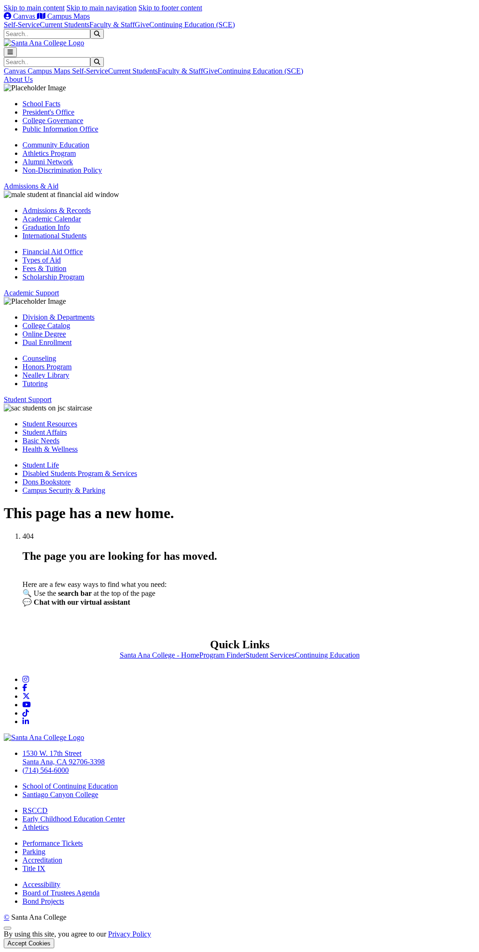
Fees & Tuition (44, 268)
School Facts (41, 104)
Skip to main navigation (101, 8)
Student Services (270, 655)
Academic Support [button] (31, 293)
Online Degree (44, 334)
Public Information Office (60, 129)
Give (142, 25)
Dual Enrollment (47, 342)
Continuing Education (327, 655)
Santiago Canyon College (60, 794)
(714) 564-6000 (45, 770)
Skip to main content (34, 8)
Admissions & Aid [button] (31, 186)
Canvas (24, 16)
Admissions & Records (56, 210)
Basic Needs (40, 441)
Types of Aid (41, 260)
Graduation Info (46, 227)
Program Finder (222, 655)
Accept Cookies (29, 943)
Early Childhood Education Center (73, 819)
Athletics (35, 827)
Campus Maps (67, 16)
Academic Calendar (51, 219)
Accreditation (42, 860)
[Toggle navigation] (10, 52)
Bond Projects (43, 901)
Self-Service (22, 25)
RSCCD (35, 810)
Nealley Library (45, 375)
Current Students (64, 25)
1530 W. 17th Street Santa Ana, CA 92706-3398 (63, 757)
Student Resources (49, 424)
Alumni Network (47, 162)
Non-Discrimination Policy (62, 170)
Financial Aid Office (52, 252)
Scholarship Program (53, 277)
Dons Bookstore (46, 482)
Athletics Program (49, 153)
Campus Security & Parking (63, 490)
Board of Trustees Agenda (61, 893)
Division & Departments (58, 317)
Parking (33, 852)
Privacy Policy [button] (129, 934)
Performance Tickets (52, 843)
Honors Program (47, 367)
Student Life (40, 465)
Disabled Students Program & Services (79, 473)
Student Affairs (44, 432)
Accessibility (41, 884)
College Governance (52, 120)
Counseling (39, 358)
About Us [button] (18, 79)
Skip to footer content (170, 8)
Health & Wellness (50, 449)
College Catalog (46, 326)
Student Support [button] (27, 399)
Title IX (33, 868)
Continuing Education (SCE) (192, 25)
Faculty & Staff (112, 25)
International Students (54, 236)
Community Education (55, 145)
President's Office (48, 112)
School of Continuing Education (70, 786)
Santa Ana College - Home (159, 655)
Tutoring (35, 384)
